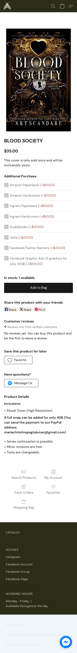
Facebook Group (18, 572)
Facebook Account (19, 564)
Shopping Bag (23, 507)
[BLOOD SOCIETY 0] (38, 80)
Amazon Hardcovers (33, 195)
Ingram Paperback (31, 206)
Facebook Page (17, 579)
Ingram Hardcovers (32, 216)
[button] (7, 6)
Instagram (13, 557)
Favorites (53, 492)
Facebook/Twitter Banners (37, 248)
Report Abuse (15, 625)
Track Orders (23, 492)
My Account (53, 477)
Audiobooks (27, 227)
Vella (21, 237)
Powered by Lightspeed (23, 644)
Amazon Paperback (32, 185)
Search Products (23, 477)
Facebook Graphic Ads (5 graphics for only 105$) (38, 261)
